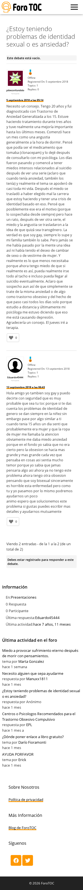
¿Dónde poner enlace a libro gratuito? (33, 736)
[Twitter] (27, 860)
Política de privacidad (26, 799)
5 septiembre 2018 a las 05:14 (24, 100)
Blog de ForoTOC (22, 827)
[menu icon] (74, 7)
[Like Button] (11, 338)
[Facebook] (16, 860)
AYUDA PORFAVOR (18, 754)
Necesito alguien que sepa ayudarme (32, 673)
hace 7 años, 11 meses (52, 624)
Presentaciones (23, 597)
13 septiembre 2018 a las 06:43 (25, 387)
